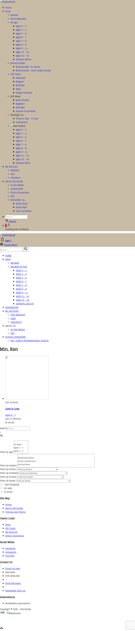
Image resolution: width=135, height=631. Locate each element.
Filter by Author (8, 469)
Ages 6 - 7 (10, 415)
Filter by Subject (8, 465)
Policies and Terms (15, 512)
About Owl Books (14, 181)
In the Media (17, 185)
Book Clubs (22, 203)
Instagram (10, 552)
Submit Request (38, 624)
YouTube (9, 556)
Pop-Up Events (24, 211)
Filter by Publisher (9, 473)
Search (3, 428)
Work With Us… (18, 200)
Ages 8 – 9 (21, 44)
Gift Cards (16, 74)
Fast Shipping (12, 484)
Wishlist (15, 170)
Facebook (10, 548)
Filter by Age (6, 452)
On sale (8, 488)
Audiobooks (17, 189)
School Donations (20, 192)
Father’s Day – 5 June (27, 118)
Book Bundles (18, 63)
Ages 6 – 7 (21, 37)
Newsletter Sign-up (15, 591)
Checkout (15, 178)
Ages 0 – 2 (21, 26)
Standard (20, 78)
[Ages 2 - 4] (21, 451)
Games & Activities (25, 111)
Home (8, 8)
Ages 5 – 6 (21, 33)
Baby (18, 89)
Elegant (20, 81)
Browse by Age (19, 267)
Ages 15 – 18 (22, 56)
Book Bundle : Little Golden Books (33, 70)
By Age (14, 22)
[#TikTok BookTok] (56, 458)
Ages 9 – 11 (22, 48)
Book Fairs (21, 207)
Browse (14, 15)
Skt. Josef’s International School (30, 341)
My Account (11, 167)
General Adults (23, 59)
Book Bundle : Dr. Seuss (28, 67)
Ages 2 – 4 (21, 30)
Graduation (22, 122)
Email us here (12, 568)
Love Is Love (12, 409)
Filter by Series (7, 481)
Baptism (20, 104)
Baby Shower (22, 100)
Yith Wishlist (18, 315)
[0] (21, 442)
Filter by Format (8, 477)
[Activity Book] (56, 464)
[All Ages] (21, 444)
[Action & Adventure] (56, 461)
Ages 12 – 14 (22, 52)
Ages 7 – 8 (21, 41)
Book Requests (18, 19)
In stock (8, 492)
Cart (13, 174)
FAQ (12, 196)
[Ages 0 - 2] (21, 447)
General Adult (23, 163)
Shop (8, 11)
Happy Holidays (24, 93)
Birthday (20, 85)
